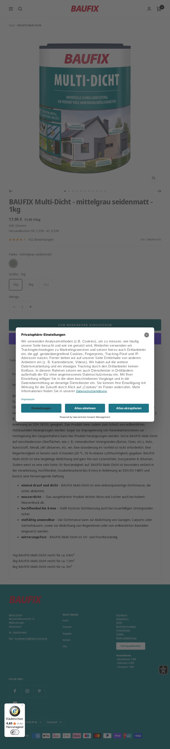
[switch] (14, 732)
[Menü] (22, 706)
